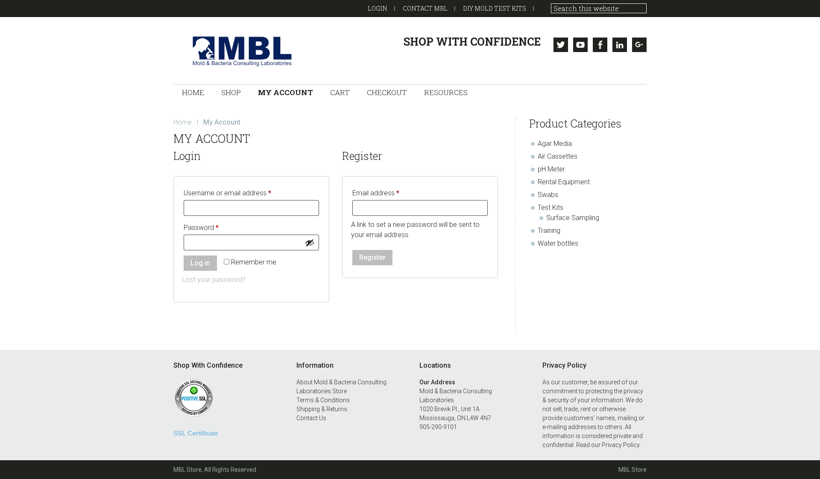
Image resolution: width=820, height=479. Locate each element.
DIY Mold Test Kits (494, 8)
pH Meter (551, 169)
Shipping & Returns (321, 409)
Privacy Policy (620, 444)
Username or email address (240, 193)
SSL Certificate (195, 433)
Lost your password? (214, 280)
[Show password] (309, 242)
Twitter (561, 45)
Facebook (600, 45)
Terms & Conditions (323, 400)
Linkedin (619, 45)
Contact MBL (425, 8)
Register (372, 257)
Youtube (580, 45)
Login (377, 8)
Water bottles (558, 243)
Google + (639, 45)
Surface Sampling (572, 218)
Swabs (548, 195)
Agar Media (555, 143)
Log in (200, 263)
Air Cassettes (557, 156)
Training (549, 230)
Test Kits (550, 207)
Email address (388, 193)
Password (214, 227)
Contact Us (311, 418)
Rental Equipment (564, 182)
